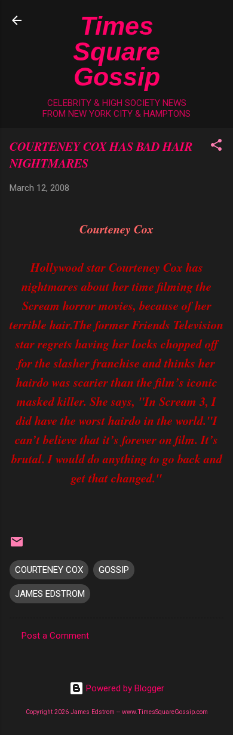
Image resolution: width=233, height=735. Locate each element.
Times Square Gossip (116, 51)
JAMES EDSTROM (50, 593)
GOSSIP (114, 569)
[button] (216, 147)
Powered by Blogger (124, 688)
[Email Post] (17, 545)
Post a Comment (55, 635)
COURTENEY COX (49, 569)
